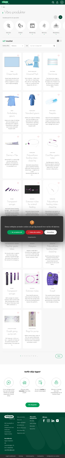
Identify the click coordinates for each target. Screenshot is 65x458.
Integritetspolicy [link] (32, 237)
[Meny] (61, 2)
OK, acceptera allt (17, 232)
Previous (55, 17)
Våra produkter (21, 417)
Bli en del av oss (21, 427)
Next (60, 17)
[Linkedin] (54, 421)
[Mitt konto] (57, 2)
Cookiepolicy (40, 456)
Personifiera (50, 232)
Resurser (19, 419)
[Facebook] (44, 421)
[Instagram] (49, 421)
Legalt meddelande (11, 456)
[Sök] (53, 2)
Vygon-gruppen (21, 422)
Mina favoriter (21, 430)
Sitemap (21, 456)
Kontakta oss (20, 425)
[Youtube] (58, 421)
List (61, 41)
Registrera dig (20, 433)
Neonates (32, 426)
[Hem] (5, 2)
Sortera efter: (6, 45)
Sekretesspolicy (30, 456)
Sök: (27, 45)
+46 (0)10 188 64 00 (9, 450)
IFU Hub (32, 421)
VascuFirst (32, 428)
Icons (58, 41)
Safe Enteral (33, 423)
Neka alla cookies (35, 232)
